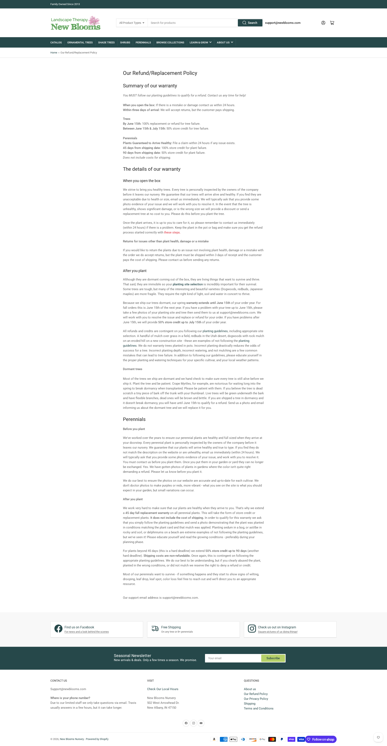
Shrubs (125, 42)
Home (53, 52)
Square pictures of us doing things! (278, 631)
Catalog (56, 42)
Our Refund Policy (256, 694)
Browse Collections (170, 42)
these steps (172, 232)
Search (252, 23)
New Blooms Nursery (72, 739)
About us (250, 689)
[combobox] (205, 23)
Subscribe (273, 658)
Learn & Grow (199, 42)
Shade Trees (106, 42)
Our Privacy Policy (256, 699)
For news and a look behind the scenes (86, 631)
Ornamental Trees (80, 42)
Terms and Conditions (259, 708)
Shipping (249, 703)
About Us (223, 42)
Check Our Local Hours (162, 689)
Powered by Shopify (97, 739)
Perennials (143, 42)
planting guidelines (215, 331)
